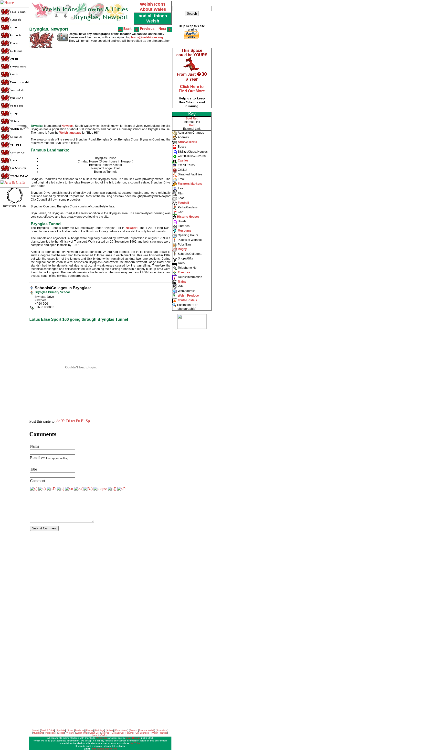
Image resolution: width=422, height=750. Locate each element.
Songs (61, 733)
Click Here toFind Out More (192, 89)
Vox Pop (105, 733)
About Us (94, 733)
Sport (70, 730)
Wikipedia (101, 738)
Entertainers (121, 730)
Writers (70, 733)
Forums (129, 733)
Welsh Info (81, 733)
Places (89, 730)
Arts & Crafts (100, 735)
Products (79, 730)
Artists (109, 730)
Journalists (162, 730)
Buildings (99, 730)
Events (133, 730)
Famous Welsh (146, 730)
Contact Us (117, 733)
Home (35, 730)
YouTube (135, 743)
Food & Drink (47, 730)
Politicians (50, 733)
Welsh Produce (159, 733)
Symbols (60, 730)
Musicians (38, 733)
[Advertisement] (191, 405)
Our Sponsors (142, 733)
